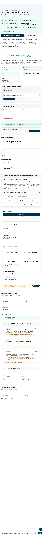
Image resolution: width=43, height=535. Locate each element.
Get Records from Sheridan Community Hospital (13, 35)
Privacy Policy (29, 533)
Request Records (21, 214)
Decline (35, 533)
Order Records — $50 (34, 131)
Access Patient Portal (30, 35)
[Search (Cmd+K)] (38, 2)
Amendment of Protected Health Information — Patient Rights (17, 352)
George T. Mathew (32, 55)
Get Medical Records (21, 216)
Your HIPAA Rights (6, 228)
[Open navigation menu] (40, 2)
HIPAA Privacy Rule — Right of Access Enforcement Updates (17, 329)
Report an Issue (36, 285)
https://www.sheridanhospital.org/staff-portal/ (13, 95)
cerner (32, 43)
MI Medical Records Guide (7, 226)
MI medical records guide (13, 46)
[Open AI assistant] (40, 529)
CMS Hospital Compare (10, 31)
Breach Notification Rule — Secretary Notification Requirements (18, 341)
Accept (40, 533)
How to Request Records (7, 229)
